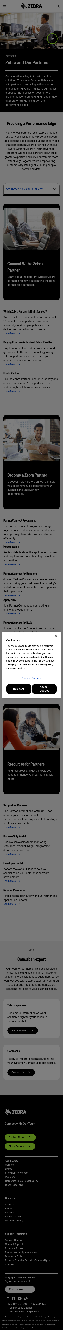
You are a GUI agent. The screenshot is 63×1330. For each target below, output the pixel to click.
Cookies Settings (31, 678)
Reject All (18, 689)
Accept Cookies (44, 689)
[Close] (56, 636)
